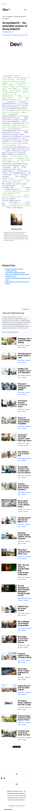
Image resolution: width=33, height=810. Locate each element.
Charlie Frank (16, 229)
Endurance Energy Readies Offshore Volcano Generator (24, 536)
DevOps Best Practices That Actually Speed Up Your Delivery (24, 470)
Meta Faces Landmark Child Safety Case (24, 552)
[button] (25, 9)
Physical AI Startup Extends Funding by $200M (24, 387)
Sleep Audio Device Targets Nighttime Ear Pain (23, 672)
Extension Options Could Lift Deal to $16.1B (24, 656)
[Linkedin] (1, 778)
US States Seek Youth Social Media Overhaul (24, 733)
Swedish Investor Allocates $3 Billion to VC (24, 520)
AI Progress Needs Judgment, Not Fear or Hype (24, 703)
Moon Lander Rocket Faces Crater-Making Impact (23, 504)
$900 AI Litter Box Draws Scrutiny (23, 608)
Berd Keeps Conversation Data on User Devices (23, 640)
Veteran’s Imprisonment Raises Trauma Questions (23, 487)
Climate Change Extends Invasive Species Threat (24, 718)
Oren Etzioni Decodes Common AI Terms (22, 404)
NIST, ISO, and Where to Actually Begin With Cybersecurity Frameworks (23, 570)
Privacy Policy (20, 806)
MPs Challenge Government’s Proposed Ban (23, 623)
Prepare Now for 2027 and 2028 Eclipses (24, 688)
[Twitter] (4, 778)
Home (3, 16)
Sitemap (11, 806)
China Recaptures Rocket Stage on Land (24, 356)
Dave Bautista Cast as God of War (23, 454)
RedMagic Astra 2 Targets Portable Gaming (25, 341)
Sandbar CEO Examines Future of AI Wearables (24, 371)
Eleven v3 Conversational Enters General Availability (23, 421)
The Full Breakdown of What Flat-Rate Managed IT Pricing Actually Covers (24, 590)
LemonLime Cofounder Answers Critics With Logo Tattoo (24, 438)
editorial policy (13, 332)
